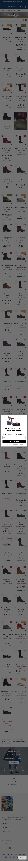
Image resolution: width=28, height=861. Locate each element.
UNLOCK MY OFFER (14, 441)
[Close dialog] (25, 416)
